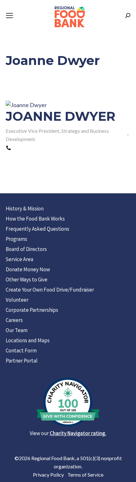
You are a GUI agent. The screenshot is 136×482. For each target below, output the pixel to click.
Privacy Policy (48, 475)
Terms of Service (85, 475)
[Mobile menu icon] (9, 15)
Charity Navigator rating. (78, 434)
